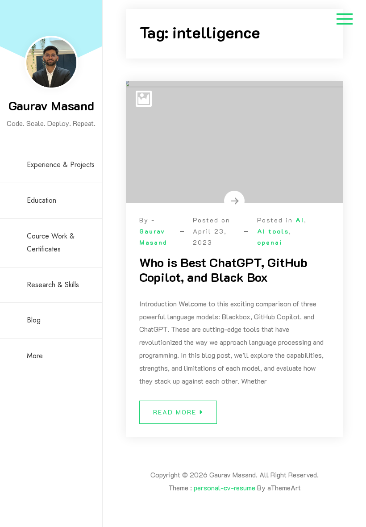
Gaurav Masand (51, 105)
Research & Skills (53, 285)
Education (41, 200)
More (35, 356)
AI (299, 220)
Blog (34, 320)
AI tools (273, 231)
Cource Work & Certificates (51, 242)
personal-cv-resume (224, 487)
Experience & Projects (61, 164)
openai (269, 242)
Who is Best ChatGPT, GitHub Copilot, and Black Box (223, 269)
